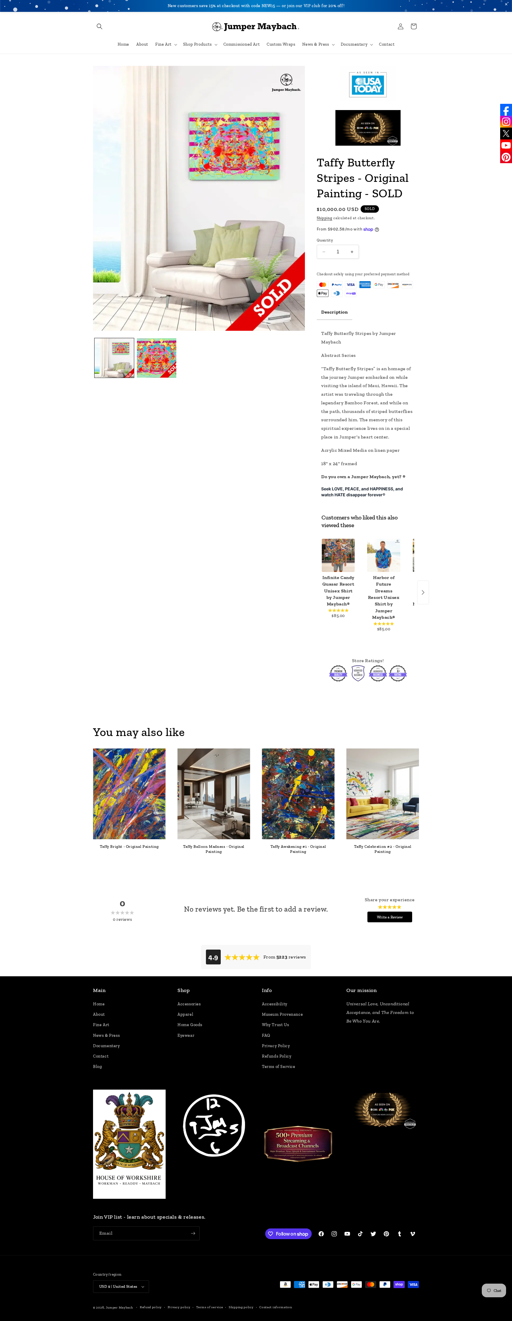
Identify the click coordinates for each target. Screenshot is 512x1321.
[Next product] (423, 592)
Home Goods (189, 1024)
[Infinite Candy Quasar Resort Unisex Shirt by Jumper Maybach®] (338, 555)
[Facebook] (506, 110)
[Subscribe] (192, 1233)
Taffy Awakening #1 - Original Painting (298, 849)
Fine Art (101, 1024)
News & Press (106, 1035)
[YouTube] (506, 145)
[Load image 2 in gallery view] (156, 358)
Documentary (106, 1045)
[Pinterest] (506, 157)
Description (334, 312)
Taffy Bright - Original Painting (129, 846)
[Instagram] (506, 122)
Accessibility (274, 1004)
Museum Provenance (282, 1014)
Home (99, 1004)
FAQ (266, 1035)
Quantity (325, 240)
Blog (97, 1066)
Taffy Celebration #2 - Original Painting (383, 849)
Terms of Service (278, 1066)
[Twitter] (506, 133)
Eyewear (185, 1035)
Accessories (189, 1004)
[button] (99, 26)
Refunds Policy (276, 1056)
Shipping (324, 218)
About (99, 1014)
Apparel (185, 1014)
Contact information (275, 1307)
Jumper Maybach (119, 1307)
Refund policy (151, 1307)
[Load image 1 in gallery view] (114, 358)
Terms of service (209, 1307)
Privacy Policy (276, 1045)
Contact (100, 1056)
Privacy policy (179, 1307)
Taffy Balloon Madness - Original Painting (213, 849)
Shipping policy (241, 1307)
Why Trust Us (275, 1024)
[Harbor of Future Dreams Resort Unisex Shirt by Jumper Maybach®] (383, 555)
